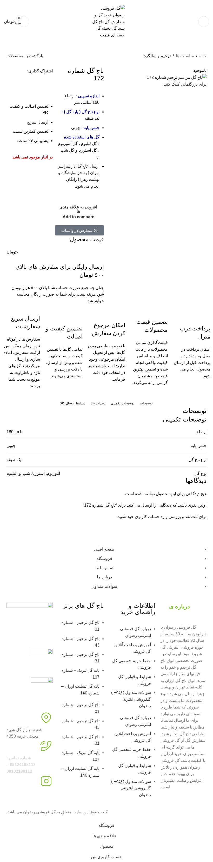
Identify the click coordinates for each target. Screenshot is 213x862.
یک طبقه (13, 459)
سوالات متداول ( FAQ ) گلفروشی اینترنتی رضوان (131, 699)
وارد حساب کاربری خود (147, 516)
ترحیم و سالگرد (157, 56)
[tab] (146, 403)
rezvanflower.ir (19, 799)
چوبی (11, 445)
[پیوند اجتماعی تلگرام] (20, 80)
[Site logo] (106, 21)
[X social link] (10, 71)
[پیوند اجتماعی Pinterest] (39, 80)
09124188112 (162, 2)
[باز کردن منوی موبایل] (204, 21)
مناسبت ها (185, 56)
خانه (203, 56)
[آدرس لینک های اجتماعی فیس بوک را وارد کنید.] (20, 71)
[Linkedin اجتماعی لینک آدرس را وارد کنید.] (30, 80)
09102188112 (140, 2)
